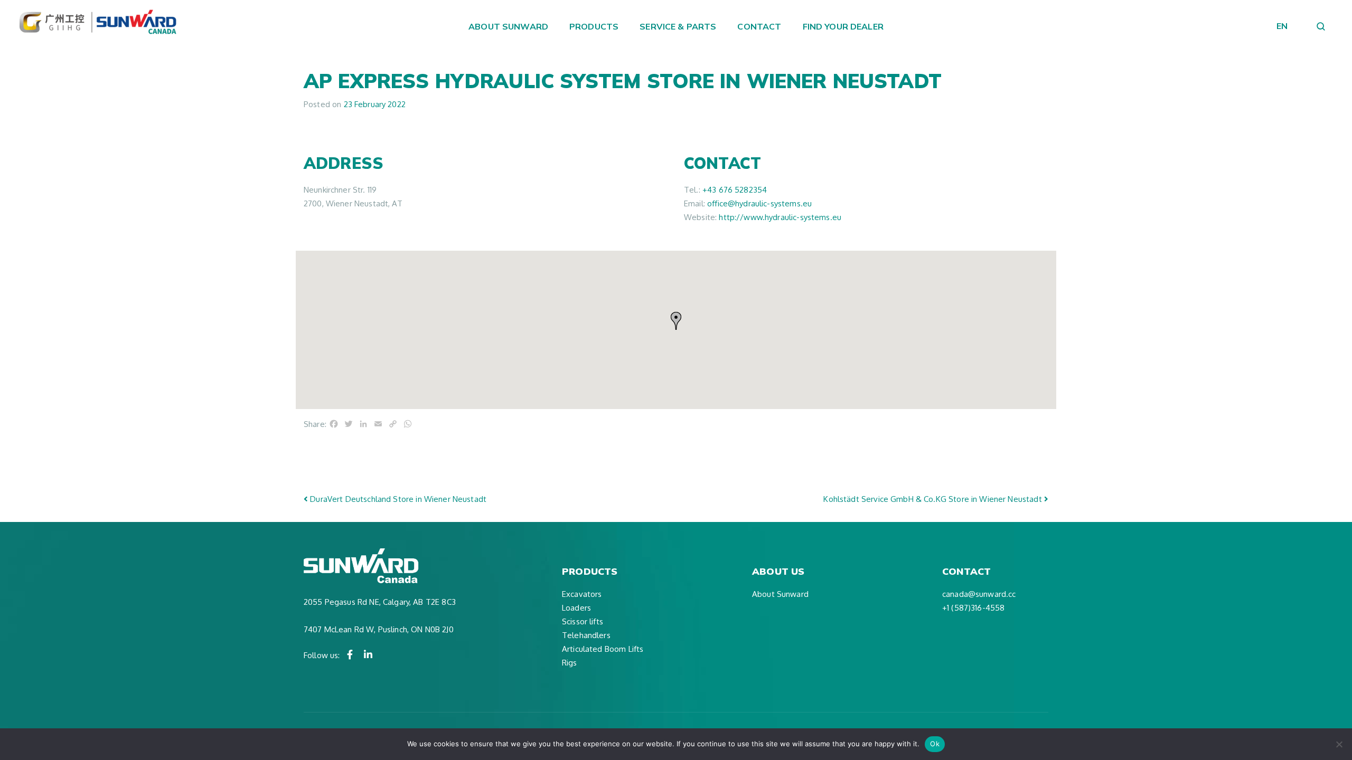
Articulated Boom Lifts (602, 649)
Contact (759, 26)
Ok (935, 743)
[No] (1339, 744)
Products (593, 26)
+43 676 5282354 (734, 190)
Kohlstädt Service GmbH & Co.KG (932, 499)
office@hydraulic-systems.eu (759, 203)
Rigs (569, 663)
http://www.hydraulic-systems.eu (780, 217)
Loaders (576, 608)
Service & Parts (678, 26)
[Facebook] (350, 654)
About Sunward (508, 26)
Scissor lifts (582, 621)
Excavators (582, 594)
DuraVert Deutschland (397, 499)
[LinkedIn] (368, 654)
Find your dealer (843, 26)
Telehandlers (586, 635)
